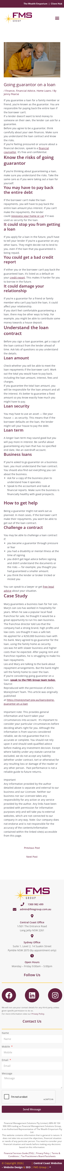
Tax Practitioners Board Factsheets (38, 1156)
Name (5, 1033)
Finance (10, 90)
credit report (17, 277)
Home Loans (44, 90)
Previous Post (32, 847)
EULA (28, 1163)
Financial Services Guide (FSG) (19, 1153)
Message (7, 1073)
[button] (57, 18)
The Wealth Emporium (35, 3)
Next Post (32, 856)
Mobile (6, 1046)
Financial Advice (25, 90)
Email (5, 1060)
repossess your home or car (27, 216)
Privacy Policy (37, 1013)
